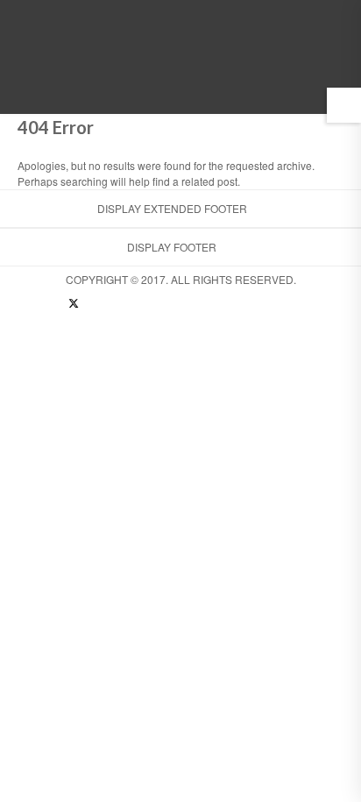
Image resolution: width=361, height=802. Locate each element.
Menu (306, 89)
